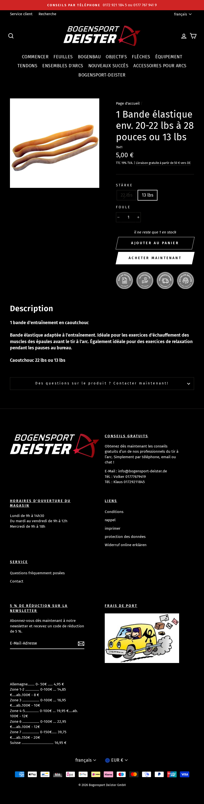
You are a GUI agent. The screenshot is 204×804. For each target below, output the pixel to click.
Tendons (27, 66)
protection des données (125, 536)
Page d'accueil (128, 103)
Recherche (47, 14)
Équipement (168, 57)
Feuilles (63, 57)
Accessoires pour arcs (159, 66)
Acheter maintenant (155, 258)
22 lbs (126, 195)
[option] (102, 5)
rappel (110, 520)
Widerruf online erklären (126, 545)
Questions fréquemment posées (37, 573)
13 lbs (147, 195)
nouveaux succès (108, 66)
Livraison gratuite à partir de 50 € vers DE (163, 163)
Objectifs (116, 57)
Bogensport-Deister (101, 75)
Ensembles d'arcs (62, 66)
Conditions (114, 512)
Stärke (124, 185)
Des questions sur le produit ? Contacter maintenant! (102, 383)
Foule (123, 207)
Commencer (35, 57)
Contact (16, 581)
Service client (21, 14)
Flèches (141, 57)
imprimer (112, 528)
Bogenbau (89, 57)
